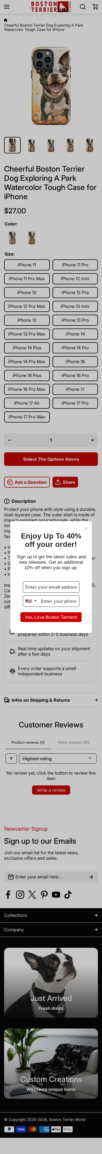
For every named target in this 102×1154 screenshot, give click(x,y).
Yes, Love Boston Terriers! (51, 617)
